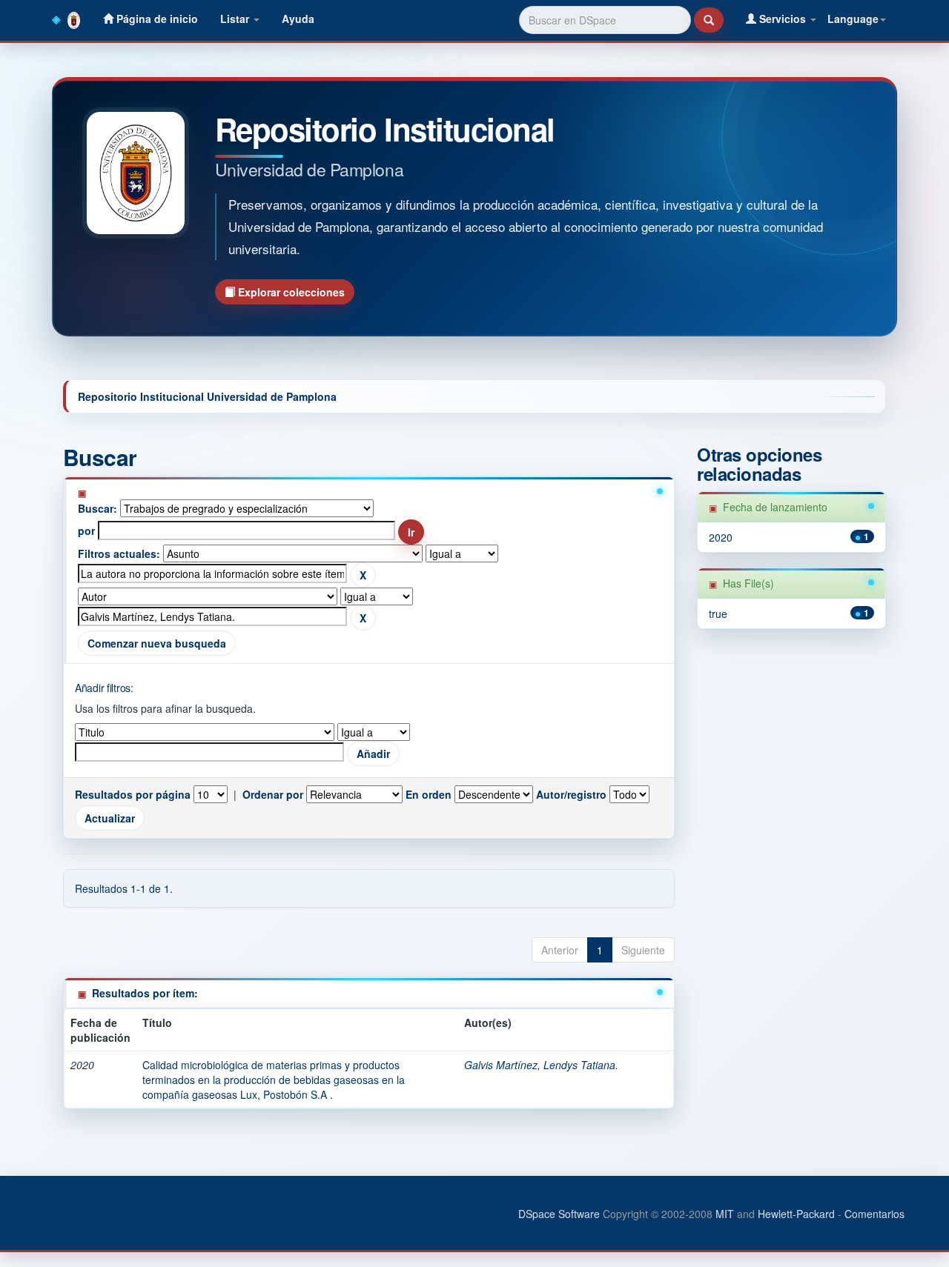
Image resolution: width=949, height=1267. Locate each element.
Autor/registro (571, 794)
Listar (236, 18)
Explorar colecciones (290, 292)
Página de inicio (155, 18)
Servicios (782, 18)
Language (853, 18)
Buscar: (97, 508)
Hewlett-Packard (796, 1213)
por (86, 530)
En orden (429, 794)
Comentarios (874, 1213)
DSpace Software (559, 1213)
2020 (721, 537)
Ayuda (298, 18)
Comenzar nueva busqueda (156, 643)
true (718, 613)
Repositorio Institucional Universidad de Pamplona (207, 396)
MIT (724, 1213)
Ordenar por (272, 794)
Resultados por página (133, 794)
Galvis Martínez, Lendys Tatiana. (541, 1064)
